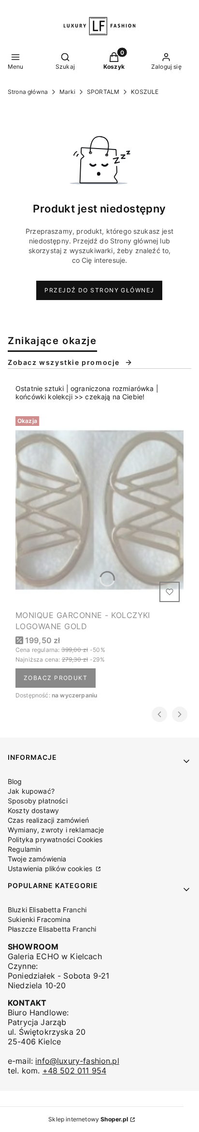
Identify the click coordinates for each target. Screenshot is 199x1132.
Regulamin (24, 849)
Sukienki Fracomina (39, 919)
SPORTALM (103, 91)
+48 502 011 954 (74, 1070)
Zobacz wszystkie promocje (64, 362)
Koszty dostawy (33, 810)
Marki (67, 91)
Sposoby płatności (38, 801)
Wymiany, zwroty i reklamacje (56, 830)
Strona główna (28, 91)
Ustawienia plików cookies (51, 868)
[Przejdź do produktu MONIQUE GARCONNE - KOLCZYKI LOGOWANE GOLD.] (99, 509)
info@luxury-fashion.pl (77, 1061)
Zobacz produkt (55, 677)
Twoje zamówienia (37, 859)
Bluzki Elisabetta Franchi (47, 910)
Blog (15, 781)
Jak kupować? (31, 791)
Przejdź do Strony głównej (99, 290)
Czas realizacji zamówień (48, 820)
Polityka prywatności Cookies (55, 839)
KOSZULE (144, 91)
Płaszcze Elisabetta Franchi (52, 929)
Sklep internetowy (88, 1119)
